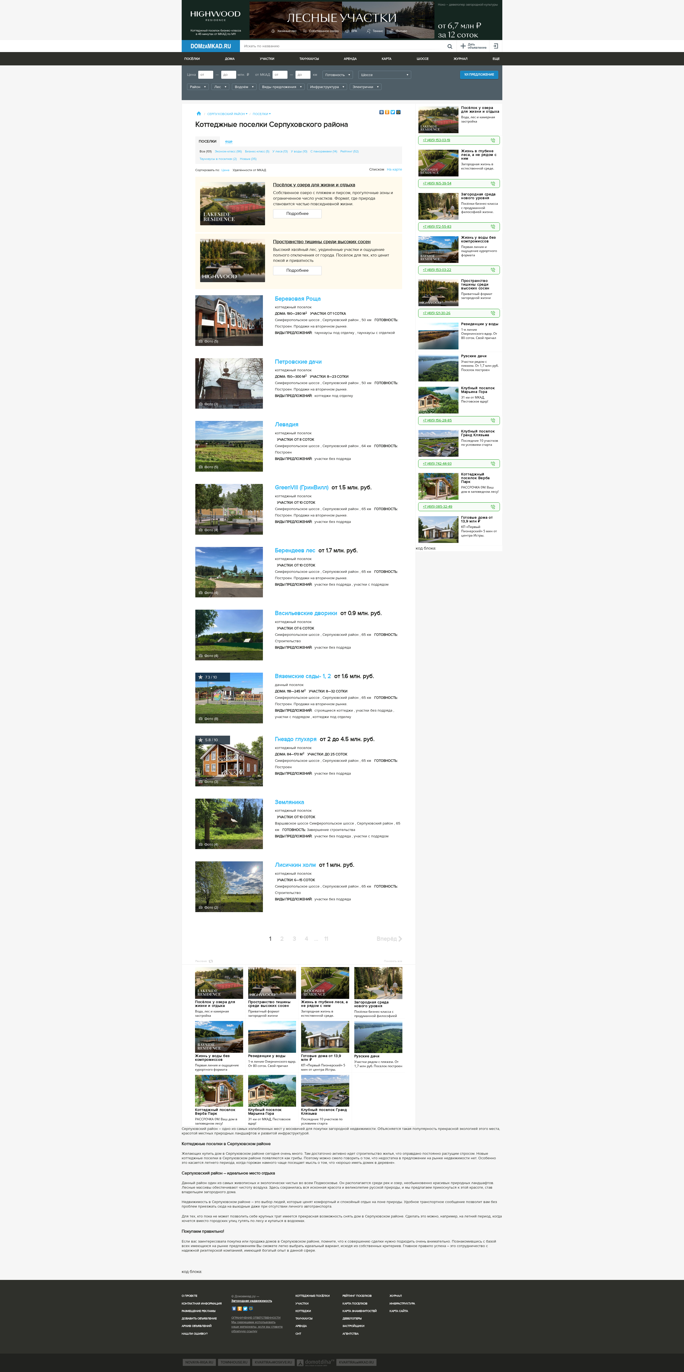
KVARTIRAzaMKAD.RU (356, 1362)
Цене (225, 170)
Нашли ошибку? (195, 1333)
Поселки (262, 114)
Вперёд (387, 939)
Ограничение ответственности (256, 1317)
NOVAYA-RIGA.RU (199, 1362)
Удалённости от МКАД (249, 170)
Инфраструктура (402, 1303)
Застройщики (353, 1326)
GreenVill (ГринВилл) (301, 487)
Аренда (301, 1326)
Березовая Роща (298, 298)
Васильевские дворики (306, 613)
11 (326, 939)
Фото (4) (210, 530)
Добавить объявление (199, 1318)
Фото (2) (210, 907)
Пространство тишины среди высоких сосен (322, 242)
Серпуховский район (227, 114)
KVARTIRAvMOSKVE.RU (273, 1362)
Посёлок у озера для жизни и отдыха (314, 185)
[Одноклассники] (387, 112)
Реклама (201, 961)
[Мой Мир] (398, 112)
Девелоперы (352, 1318)
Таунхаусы (309, 59)
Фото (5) (210, 341)
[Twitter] (393, 112)
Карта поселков (355, 1303)
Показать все (393, 961)
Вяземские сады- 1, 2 (303, 676)
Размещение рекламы (199, 1311)
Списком (376, 169)
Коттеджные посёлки (313, 1296)
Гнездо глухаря (296, 739)
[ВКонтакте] (381, 112)
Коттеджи (303, 1311)
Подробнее (297, 213)
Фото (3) (210, 404)
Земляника (289, 802)
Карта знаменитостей (360, 1311)
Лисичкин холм (295, 865)
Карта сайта (399, 1311)
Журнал (396, 1296)
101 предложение (479, 75)
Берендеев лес (295, 550)
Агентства (351, 1333)
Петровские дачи (298, 361)
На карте (394, 169)
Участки (302, 1303)
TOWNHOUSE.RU (234, 1362)
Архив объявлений (197, 1326)
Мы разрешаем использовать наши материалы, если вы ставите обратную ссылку (257, 1326)
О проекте (189, 1296)
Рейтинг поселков (357, 1296)
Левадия (286, 424)
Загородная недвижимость (251, 1301)
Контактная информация (202, 1303)
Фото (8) (210, 718)
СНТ (298, 1333)
